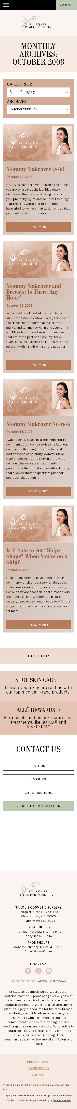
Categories (19, 84)
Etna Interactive (62, 1100)
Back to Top (38, 656)
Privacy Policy (38, 1061)
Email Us (38, 779)
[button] (6, 5)
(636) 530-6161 (43, 920)
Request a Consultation (38, 806)
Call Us (38, 766)
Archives (17, 102)
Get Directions (38, 792)
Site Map (38, 1075)
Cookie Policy (38, 1068)
